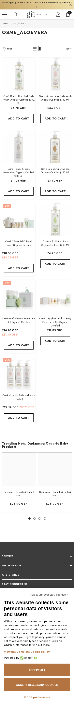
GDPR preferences (37, 697)
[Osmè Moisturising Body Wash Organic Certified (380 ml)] (55, 70)
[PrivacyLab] (28, 657)
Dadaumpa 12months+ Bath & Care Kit (55, 490)
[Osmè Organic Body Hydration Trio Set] (18, 369)
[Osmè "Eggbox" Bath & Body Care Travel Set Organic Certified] (55, 292)
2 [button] (34, 515)
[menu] (4, 10)
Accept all (37, 670)
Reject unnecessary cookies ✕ (49, 594)
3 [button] (39, 515)
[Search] (15, 10)
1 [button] (29, 515)
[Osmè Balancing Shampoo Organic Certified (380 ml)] (55, 143)
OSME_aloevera (19, 19)
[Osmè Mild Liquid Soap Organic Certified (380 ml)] (55, 215)
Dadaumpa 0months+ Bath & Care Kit (19, 490)
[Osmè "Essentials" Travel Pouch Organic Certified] (18, 215)
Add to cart (18, 115)
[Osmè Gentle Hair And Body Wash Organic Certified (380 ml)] (18, 70)
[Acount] (58, 11)
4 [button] (45, 515)
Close (70, 3)
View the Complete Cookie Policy (27, 651)
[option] (19, 479)
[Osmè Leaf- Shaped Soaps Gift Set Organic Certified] (18, 292)
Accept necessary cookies (37, 684)
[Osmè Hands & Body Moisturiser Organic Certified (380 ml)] (18, 143)
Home (4, 19)
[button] (34, 45)
